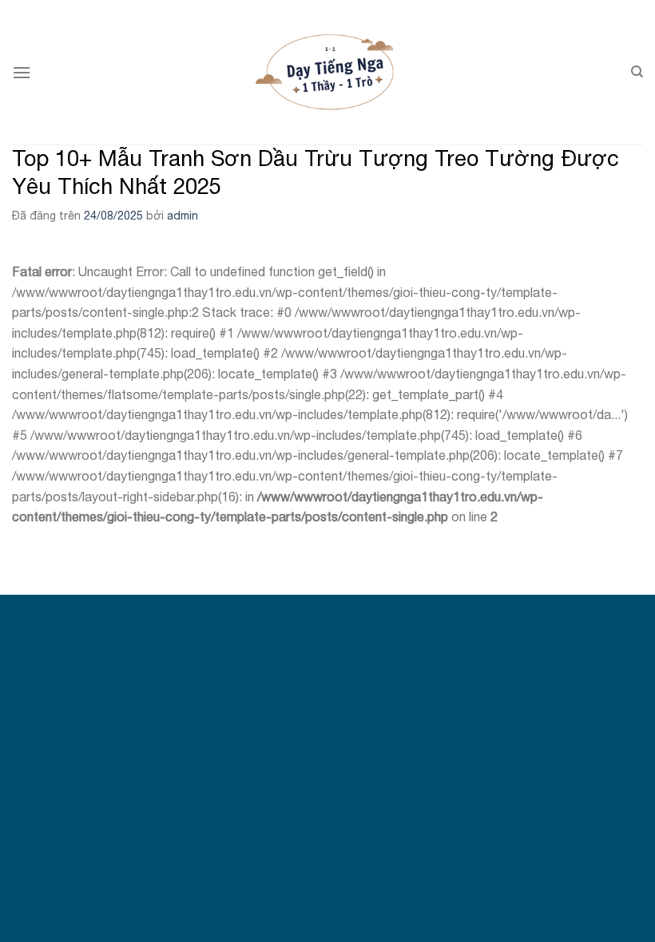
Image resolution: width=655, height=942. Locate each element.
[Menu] (21, 72)
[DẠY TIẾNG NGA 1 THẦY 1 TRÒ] (328, 72)
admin (182, 215)
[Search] (637, 72)
